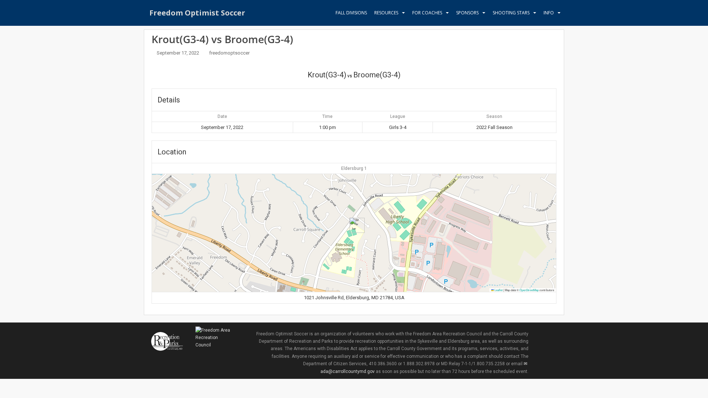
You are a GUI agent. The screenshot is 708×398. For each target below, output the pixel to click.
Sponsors (467, 13)
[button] (354, 225)
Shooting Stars (511, 13)
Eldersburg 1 (354, 168)
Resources (386, 13)
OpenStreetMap (529, 290)
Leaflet (498, 290)
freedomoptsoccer (229, 53)
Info (549, 13)
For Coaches (427, 13)
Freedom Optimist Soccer (197, 13)
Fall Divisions (351, 13)
